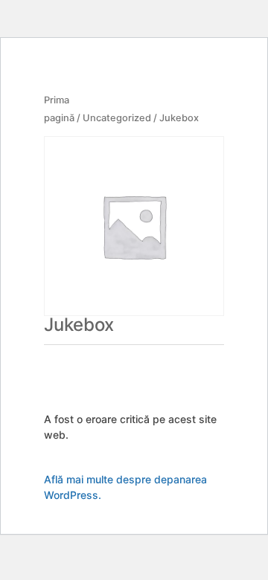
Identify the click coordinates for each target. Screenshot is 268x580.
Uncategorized (117, 117)
